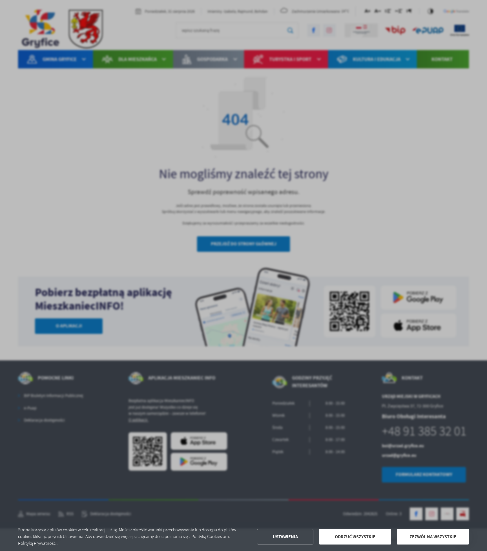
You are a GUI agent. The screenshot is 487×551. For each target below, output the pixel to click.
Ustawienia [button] (285, 537)
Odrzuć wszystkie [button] (355, 537)
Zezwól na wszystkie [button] (432, 537)
